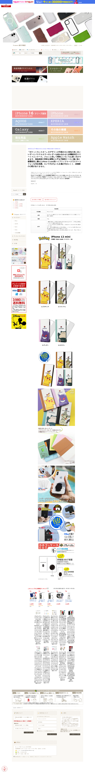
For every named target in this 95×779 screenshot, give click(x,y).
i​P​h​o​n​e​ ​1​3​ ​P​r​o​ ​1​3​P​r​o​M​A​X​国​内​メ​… (68, 601)
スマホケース (57, 148)
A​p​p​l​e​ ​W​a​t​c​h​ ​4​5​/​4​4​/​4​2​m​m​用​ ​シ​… (59, 601)
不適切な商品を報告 (51, 205)
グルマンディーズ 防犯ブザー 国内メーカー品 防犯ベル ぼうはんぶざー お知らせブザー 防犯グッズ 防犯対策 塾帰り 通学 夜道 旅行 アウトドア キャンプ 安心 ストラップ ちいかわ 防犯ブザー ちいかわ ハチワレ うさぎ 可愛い (46, 628)
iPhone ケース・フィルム (41, 148)
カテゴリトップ (31, 148)
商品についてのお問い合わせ (38, 205)
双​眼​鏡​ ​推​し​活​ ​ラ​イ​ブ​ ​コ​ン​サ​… (33, 601)
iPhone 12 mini (50, 148)
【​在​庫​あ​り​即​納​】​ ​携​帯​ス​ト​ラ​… (42, 601)
